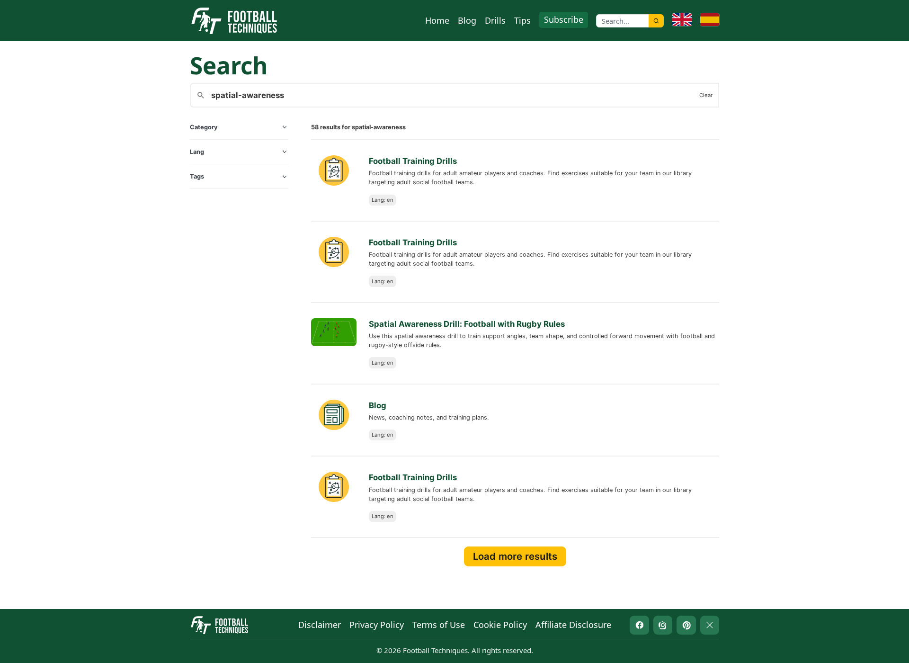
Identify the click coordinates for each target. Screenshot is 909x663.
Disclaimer (319, 624)
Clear (706, 95)
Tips (522, 20)
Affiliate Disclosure (573, 624)
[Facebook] (639, 625)
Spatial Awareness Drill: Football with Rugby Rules (467, 324)
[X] (710, 625)
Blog (467, 20)
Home (437, 20)
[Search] (656, 20)
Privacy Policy (376, 624)
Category (204, 127)
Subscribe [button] (563, 19)
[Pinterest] (686, 625)
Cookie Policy (500, 624)
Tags (197, 176)
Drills (495, 20)
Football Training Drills (413, 161)
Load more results (515, 556)
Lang (197, 151)
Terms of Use (438, 624)
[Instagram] (663, 625)
